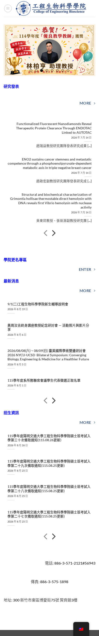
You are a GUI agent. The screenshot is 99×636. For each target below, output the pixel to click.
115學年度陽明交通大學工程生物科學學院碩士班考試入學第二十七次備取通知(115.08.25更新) (49, 514)
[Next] (53, 233)
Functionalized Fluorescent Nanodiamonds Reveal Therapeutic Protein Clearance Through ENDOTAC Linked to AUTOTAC (53, 128)
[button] (8, 8)
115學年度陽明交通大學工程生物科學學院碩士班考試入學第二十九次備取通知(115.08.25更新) (49, 463)
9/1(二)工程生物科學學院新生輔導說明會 (37, 304)
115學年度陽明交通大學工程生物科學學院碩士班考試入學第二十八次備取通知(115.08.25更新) (49, 489)
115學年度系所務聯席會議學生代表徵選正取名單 (43, 380)
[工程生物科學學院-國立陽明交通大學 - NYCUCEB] (51, 8)
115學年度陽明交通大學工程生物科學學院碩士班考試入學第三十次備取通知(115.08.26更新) (49, 438)
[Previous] (46, 233)
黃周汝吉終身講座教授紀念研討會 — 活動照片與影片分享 (48, 327)
